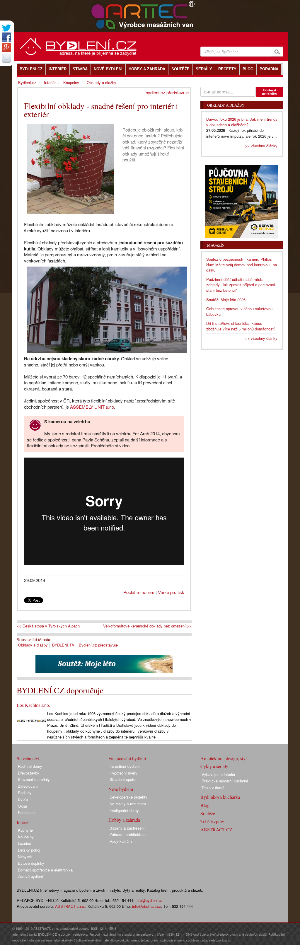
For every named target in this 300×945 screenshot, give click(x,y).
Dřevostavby (28, 773)
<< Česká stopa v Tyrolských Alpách (48, 626)
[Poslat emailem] (6, 58)
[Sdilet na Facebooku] (6, 37)
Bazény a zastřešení (127, 828)
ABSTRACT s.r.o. (70, 906)
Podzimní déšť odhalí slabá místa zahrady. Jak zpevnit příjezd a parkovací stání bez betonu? (240, 285)
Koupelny (71, 82)
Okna (22, 806)
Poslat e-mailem (138, 592)
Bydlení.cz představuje (98, 645)
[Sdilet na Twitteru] (6, 28)
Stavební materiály (34, 779)
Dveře (23, 799)
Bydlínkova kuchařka (220, 797)
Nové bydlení (120, 789)
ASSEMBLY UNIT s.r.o (92, 407)
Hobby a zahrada (124, 820)
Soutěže (207, 813)
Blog (204, 805)
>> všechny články (261, 146)
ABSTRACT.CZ (216, 829)
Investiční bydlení (125, 766)
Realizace (26, 812)
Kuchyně (25, 830)
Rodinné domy (30, 766)
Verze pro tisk (171, 592)
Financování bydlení (127, 758)
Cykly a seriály (214, 766)
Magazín (215, 245)
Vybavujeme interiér (218, 774)
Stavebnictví (28, 758)
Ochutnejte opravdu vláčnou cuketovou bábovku (239, 311)
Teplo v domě (213, 787)
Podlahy (25, 792)
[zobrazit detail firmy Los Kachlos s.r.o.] (31, 720)
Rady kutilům (121, 841)
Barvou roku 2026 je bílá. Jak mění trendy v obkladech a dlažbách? (241, 121)
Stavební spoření (124, 779)
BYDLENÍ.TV (63, 645)
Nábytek (25, 856)
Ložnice (24, 843)
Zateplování (28, 786)
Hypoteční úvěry (123, 773)
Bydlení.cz (27, 82)
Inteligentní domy (124, 810)
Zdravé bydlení (30, 876)
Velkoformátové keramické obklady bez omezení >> (147, 626)
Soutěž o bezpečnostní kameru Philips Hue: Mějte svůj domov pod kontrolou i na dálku (241, 264)
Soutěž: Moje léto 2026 (226, 299)
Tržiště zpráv (212, 821)
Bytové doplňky (31, 863)
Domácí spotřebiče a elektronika (45, 870)
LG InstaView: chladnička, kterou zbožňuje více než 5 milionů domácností (240, 326)
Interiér (50, 82)
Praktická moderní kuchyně (225, 781)
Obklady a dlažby (33, 645)
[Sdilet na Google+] (6, 47)
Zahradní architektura (128, 834)
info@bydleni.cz (149, 900)
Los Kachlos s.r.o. (33, 705)
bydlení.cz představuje (167, 92)
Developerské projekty (128, 797)
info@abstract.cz (146, 906)
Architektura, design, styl (223, 758)
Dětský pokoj (29, 850)
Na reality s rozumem (128, 803)
